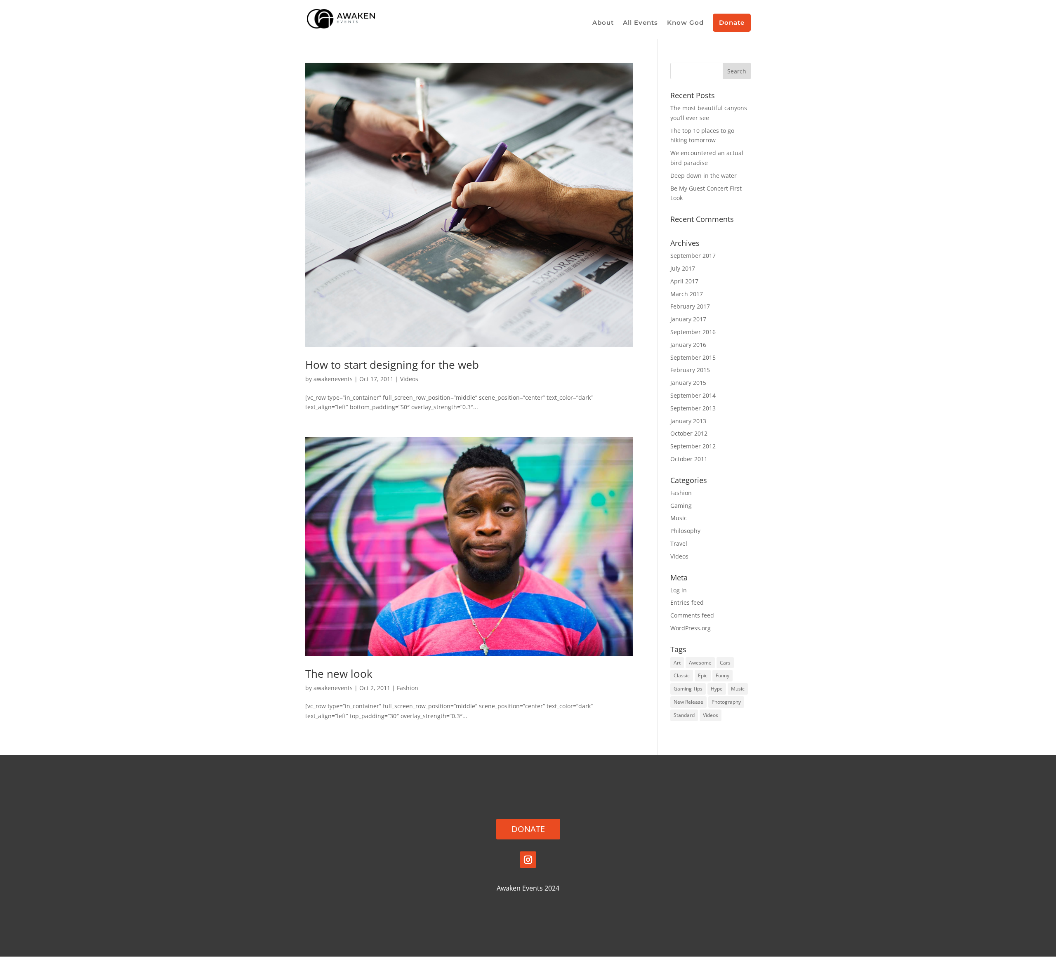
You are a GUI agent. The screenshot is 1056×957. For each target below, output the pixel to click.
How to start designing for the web (392, 364)
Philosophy (685, 531)
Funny (722, 675)
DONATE (528, 828)
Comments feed (692, 615)
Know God (685, 23)
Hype (717, 688)
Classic (682, 675)
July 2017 (682, 268)
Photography (726, 701)
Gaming (681, 505)
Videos (409, 379)
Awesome (700, 662)
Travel (678, 543)
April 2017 (684, 281)
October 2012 (688, 433)
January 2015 (688, 383)
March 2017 (686, 294)
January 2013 (688, 421)
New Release (688, 701)
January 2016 (688, 345)
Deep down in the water (703, 175)
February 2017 (690, 306)
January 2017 (688, 319)
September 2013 (693, 408)
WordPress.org (690, 628)
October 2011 (688, 459)
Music (678, 518)
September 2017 (693, 255)
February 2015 (690, 370)
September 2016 (693, 332)
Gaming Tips (688, 688)
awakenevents (333, 379)
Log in (678, 590)
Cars (725, 662)
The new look (338, 673)
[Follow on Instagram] (528, 859)
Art (677, 662)
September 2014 (693, 395)
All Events (640, 23)
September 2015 (693, 357)
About (603, 23)
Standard (684, 715)
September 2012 (693, 446)
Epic (702, 675)
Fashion (407, 688)
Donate (732, 22)
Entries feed (687, 602)
